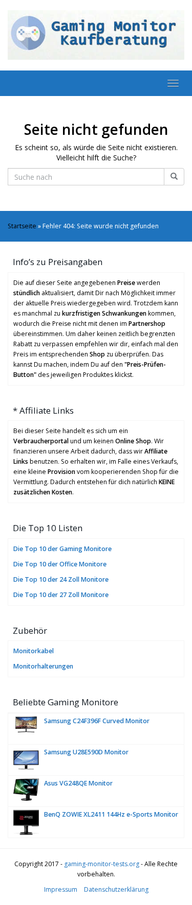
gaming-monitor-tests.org (101, 864)
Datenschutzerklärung (116, 889)
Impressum (60, 889)
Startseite (22, 226)
